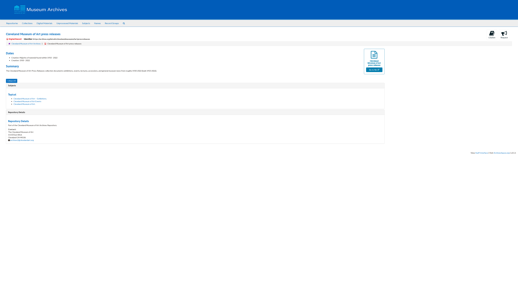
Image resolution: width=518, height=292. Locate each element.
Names (97, 23)
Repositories (12, 23)
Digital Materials (44, 23)
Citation (491, 37)
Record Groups (112, 23)
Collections (27, 23)
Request (504, 37)
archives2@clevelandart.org (22, 140)
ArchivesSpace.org (502, 153)
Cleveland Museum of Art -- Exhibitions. (30, 98)
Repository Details (16, 112)
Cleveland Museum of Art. (24, 104)
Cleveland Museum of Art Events (27, 101)
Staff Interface (481, 153)
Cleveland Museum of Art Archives (26, 43)
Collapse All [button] (11, 81)
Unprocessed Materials (67, 23)
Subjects (86, 23)
